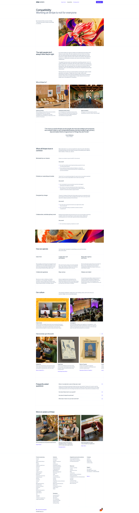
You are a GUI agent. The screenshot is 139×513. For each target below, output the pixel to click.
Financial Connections (40, 475)
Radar (37, 488)
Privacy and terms (73, 475)
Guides (71, 469)
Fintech (54, 478)
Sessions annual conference (75, 474)
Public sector (55, 487)
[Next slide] (102, 334)
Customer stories (73, 470)
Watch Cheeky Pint (40, 370)
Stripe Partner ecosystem (75, 460)
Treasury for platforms (40, 497)
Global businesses (56, 467)
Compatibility (69, 2)
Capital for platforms (40, 465)
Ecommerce (55, 464)
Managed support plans (91, 470)
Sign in (88, 476)
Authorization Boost (40, 461)
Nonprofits (55, 484)
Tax (36, 494)
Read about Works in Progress (86, 370)
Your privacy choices (74, 482)
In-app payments (56, 469)
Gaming (54, 479)
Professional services (57, 486)
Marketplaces (55, 470)
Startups (55, 460)
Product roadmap (73, 467)
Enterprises (55, 458)
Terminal (38, 495)
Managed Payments (40, 483)
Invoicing (38, 479)
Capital (37, 464)
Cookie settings (73, 480)
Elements (38, 474)
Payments (38, 487)
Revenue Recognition (40, 490)
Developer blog (56, 502)
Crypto (37, 470)
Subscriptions (39, 492)
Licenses (71, 478)
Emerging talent (76, 2)
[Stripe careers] (42, 2)
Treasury (38, 496)
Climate (37, 467)
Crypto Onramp (39, 471)
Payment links (39, 484)
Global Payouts (39, 477)
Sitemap (71, 479)
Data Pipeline (38, 473)
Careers (88, 458)
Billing (37, 462)
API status (55, 497)
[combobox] (41, 509)
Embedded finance (57, 465)
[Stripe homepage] (37, 2)
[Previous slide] (100, 334)
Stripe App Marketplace (74, 458)
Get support (89, 469)
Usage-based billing (40, 499)
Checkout (38, 466)
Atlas (37, 460)
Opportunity (63, 2)
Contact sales (89, 462)
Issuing (37, 481)
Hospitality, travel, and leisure (59, 481)
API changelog (56, 499)
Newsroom (89, 460)
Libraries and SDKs (56, 500)
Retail (54, 488)
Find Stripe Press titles (62, 371)
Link (37, 482)
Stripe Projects (56, 501)
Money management (57, 471)
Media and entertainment (58, 483)
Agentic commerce (57, 461)
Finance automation (57, 466)
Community (72, 472)
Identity (37, 478)
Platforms (55, 473)
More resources (73, 483)
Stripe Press (89, 461)
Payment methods (39, 486)
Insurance (55, 482)
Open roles (99, 2)
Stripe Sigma (38, 491)
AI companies (55, 475)
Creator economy (56, 477)
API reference (56, 496)
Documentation (56, 495)
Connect (38, 469)
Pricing (37, 458)
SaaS (54, 474)
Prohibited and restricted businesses (77, 476)
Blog (71, 471)
